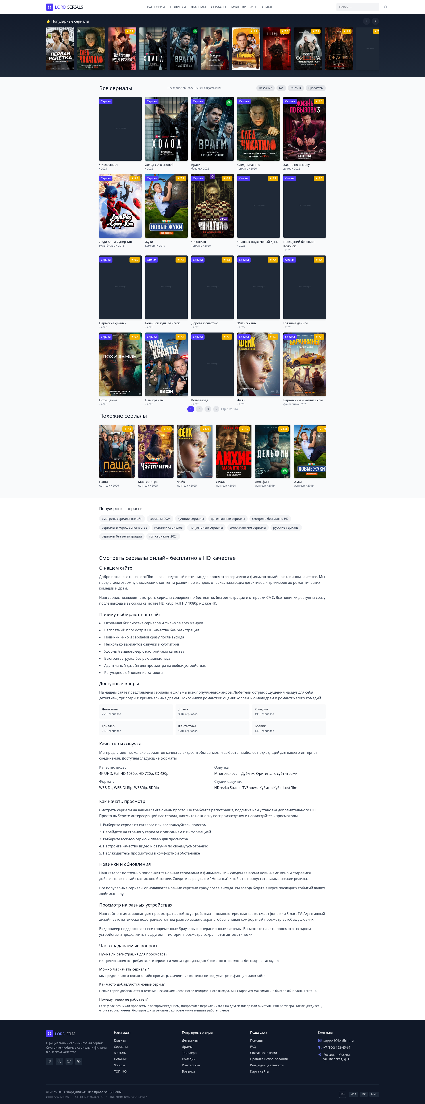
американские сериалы (248, 527)
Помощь (256, 1040)
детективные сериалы (228, 518)
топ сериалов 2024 (163, 536)
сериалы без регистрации (122, 536)
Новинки (120, 1059)
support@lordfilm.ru (338, 1040)
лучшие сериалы (191, 518)
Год (281, 88)
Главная (120, 1040)
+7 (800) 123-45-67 (336, 1047)
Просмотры (315, 88)
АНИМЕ (267, 7)
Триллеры (189, 1053)
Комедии (188, 1059)
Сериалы (121, 1046)
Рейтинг (295, 88)
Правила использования (269, 1059)
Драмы (187, 1046)
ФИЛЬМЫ (198, 7)
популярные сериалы (206, 527)
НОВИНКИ (178, 7)
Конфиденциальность (267, 1065)
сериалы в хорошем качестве (124, 527)
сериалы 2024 (160, 518)
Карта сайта (259, 1071)
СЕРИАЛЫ (218, 7)
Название (265, 88)
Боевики (188, 1071)
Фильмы (120, 1053)
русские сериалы (286, 527)
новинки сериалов (168, 527)
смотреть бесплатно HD (270, 518)
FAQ (253, 1046)
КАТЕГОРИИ (156, 7)
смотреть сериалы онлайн (122, 518)
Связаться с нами (263, 1053)
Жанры (119, 1065)
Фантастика (191, 1065)
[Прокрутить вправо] (375, 21)
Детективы (190, 1040)
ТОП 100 (120, 1071)
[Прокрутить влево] (366, 21)
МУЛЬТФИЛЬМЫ (243, 7)
